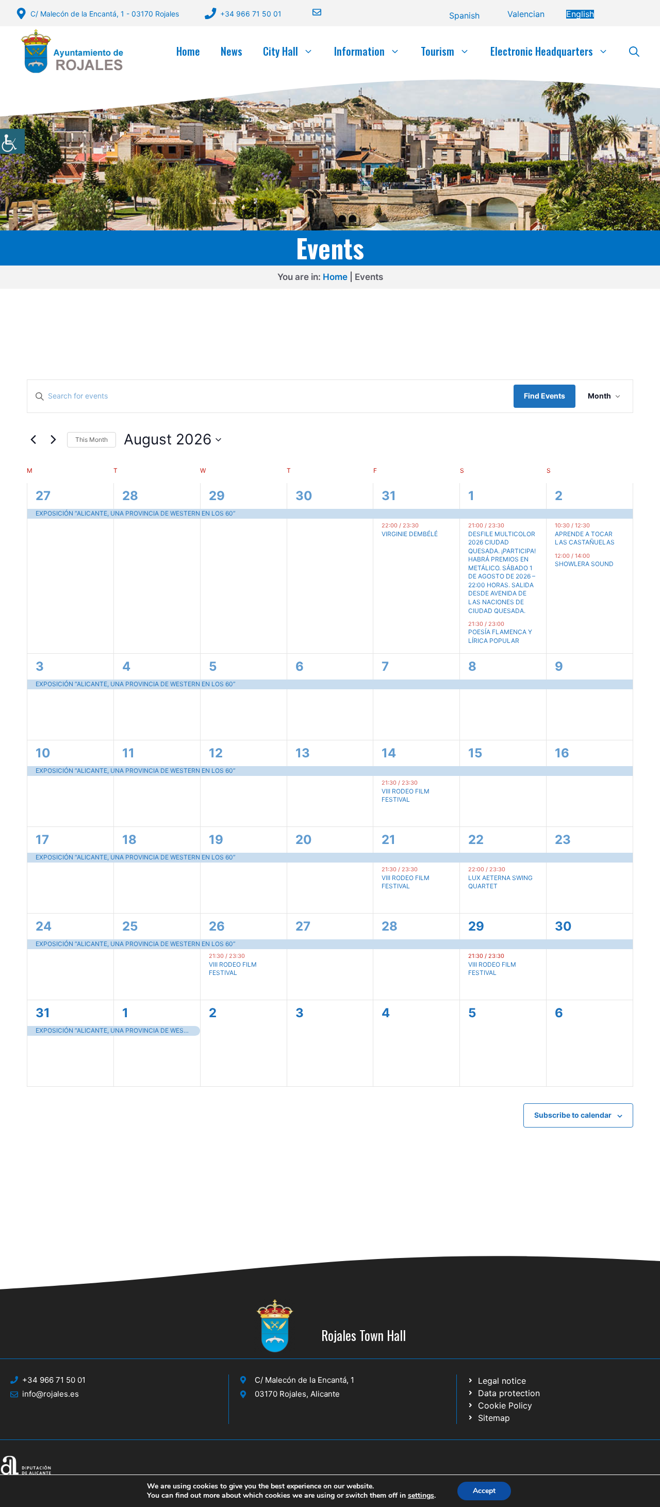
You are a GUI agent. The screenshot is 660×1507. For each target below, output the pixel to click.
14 (389, 753)
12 (216, 753)
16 (562, 753)
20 (303, 839)
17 (42, 839)
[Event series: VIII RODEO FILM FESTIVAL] (422, 782)
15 (475, 753)
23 (563, 839)
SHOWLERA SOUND (584, 564)
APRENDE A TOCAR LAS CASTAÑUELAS (585, 538)
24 (44, 926)
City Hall (280, 51)
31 (389, 495)
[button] (634, 51)
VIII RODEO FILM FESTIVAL (406, 795)
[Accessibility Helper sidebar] (12, 141)
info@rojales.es (50, 1394)
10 (43, 753)
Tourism (437, 51)
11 (128, 753)
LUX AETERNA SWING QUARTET (500, 882)
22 (476, 839)
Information (359, 51)
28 (130, 495)
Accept (484, 1491)
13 (302, 753)
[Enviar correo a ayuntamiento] (310, 12)
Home (188, 51)
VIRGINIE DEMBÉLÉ (410, 534)
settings (421, 1495)
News (231, 51)
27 (43, 495)
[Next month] (53, 440)
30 (303, 495)
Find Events (544, 395)
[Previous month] (33, 440)
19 (216, 839)
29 (217, 495)
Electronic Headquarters (541, 51)
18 (129, 839)
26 (217, 926)
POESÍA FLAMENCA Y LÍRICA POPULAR (500, 636)
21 (388, 839)
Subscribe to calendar (573, 1115)
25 (130, 926)
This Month (91, 439)
